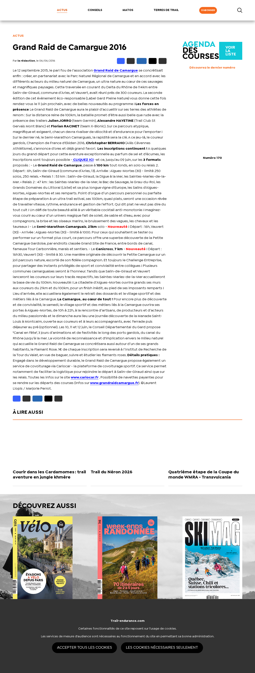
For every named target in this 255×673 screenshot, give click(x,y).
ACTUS (62, 10)
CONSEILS (95, 10)
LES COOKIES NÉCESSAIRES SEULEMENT (162, 647)
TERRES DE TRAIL (166, 10)
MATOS (128, 10)
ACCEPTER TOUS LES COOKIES (84, 647)
